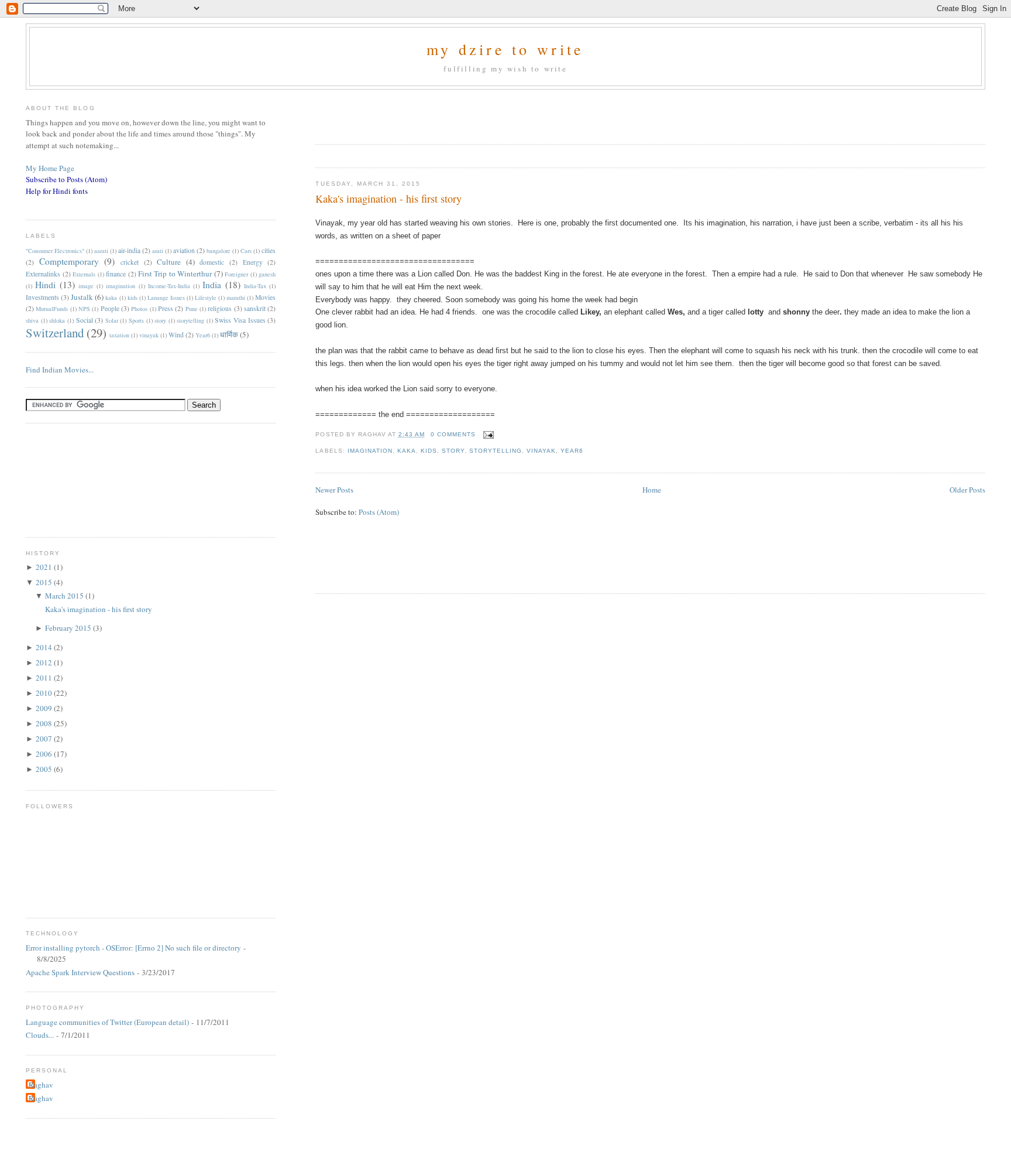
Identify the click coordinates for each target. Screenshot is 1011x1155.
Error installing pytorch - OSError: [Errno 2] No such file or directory (133, 947)
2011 (45, 677)
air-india (129, 250)
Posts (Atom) (379, 512)
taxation (119, 335)
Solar (111, 320)
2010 (45, 693)
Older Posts (967, 489)
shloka (57, 320)
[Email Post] (487, 434)
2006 (45, 754)
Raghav (41, 1084)
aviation (184, 250)
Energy (253, 262)
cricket (130, 262)
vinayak (541, 450)
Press (165, 308)
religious (220, 308)
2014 (45, 647)
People (110, 308)
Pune (191, 309)
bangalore (219, 251)
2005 (45, 769)
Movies (265, 297)
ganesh (267, 274)
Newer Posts (334, 489)
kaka (406, 450)
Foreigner (236, 274)
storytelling (495, 450)
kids (429, 450)
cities (269, 250)
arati (157, 251)
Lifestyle (205, 297)
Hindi (45, 285)
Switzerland (55, 332)
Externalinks (43, 273)
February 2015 (69, 628)
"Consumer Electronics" (55, 251)
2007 (45, 738)
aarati (101, 251)
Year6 (571, 450)
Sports (136, 320)
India (211, 285)
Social (84, 320)
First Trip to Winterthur (175, 273)
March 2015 (65, 595)
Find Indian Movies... (60, 369)
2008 (45, 723)
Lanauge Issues (166, 297)
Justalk (82, 297)
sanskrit (255, 308)
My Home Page (50, 168)
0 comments (453, 434)
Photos (139, 309)
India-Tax (255, 286)
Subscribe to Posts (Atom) (66, 179)
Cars (246, 251)
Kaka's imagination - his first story (388, 199)
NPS (84, 309)
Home (651, 489)
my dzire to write (505, 49)
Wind (176, 334)
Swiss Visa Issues (240, 320)
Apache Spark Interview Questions (80, 972)
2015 (45, 582)
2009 (45, 708)
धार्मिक (229, 334)
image (86, 286)
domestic (212, 262)
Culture (169, 262)
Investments (42, 297)
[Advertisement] (452, 113)
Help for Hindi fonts (57, 191)
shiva (32, 320)
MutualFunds (52, 309)
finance (116, 273)
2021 (45, 567)
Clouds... (40, 1035)
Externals (84, 274)
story (453, 450)
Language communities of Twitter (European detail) (107, 1022)
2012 (45, 662)
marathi (235, 297)
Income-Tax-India (169, 286)
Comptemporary (69, 261)
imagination (370, 450)
